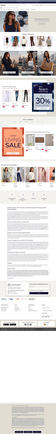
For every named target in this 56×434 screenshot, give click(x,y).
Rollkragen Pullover (36, 271)
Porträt (29, 307)
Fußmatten (20, 121)
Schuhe (18, 9)
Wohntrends (13, 216)
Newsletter (16, 307)
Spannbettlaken (39, 273)
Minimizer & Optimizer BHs (16, 273)
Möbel (42, 121)
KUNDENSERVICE (4, 305)
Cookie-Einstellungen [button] (32, 329)
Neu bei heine (17, 308)
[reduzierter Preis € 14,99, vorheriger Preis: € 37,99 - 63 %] (30, 140)
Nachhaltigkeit (30, 309)
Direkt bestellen (3, 310)
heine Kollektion (32, 9)
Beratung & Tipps (4, 308)
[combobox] (19, 5)
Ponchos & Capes (35, 272)
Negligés (43, 273)
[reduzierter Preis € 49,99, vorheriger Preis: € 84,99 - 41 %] (16, 96)
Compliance (26, 329)
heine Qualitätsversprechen (32, 310)
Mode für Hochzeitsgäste (25, 273)
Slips (39, 272)
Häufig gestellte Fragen (5, 307)
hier (33, 411)
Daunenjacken (17, 270)
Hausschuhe (35, 270)
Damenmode (5, 9)
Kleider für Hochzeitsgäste (32, 274)
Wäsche (14, 9)
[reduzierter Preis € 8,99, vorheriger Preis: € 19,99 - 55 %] (39, 140)
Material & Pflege (4, 309)
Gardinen (32, 121)
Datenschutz (13, 329)
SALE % (8, 7)
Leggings (30, 271)
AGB (9, 329)
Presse (29, 308)
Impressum (22, 329)
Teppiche (37, 121)
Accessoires (22, 9)
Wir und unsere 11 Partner (16, 407)
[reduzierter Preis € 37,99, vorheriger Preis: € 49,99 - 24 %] (6, 96)
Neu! (1, 9)
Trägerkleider (19, 275)
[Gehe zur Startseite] (3, 5)
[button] (30, 96)
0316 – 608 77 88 (45, 316)
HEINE (16, 305)
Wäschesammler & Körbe (44, 272)
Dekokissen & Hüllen (20, 271)
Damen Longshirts (30, 275)
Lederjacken (15, 271)
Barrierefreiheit (18, 329)
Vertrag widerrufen (4, 329)
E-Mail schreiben (46, 308)
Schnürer (30, 270)
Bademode (10, 9)
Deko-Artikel (44, 270)
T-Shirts (30, 272)
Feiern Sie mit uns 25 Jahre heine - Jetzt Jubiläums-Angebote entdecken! (28, 0)
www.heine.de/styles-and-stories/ (35, 266)
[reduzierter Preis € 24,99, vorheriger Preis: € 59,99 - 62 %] (49, 140)
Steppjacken (26, 271)
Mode (1, 7)
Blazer (46, 227)
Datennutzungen (39, 407)
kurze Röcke (34, 273)
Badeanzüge (27, 270)
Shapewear (39, 270)
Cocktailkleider (43, 228)
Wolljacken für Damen (40, 274)
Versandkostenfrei (18, 309)
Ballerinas (10, 271)
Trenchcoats (22, 270)
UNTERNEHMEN (31, 305)
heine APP (16, 310)
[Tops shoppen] (14, 21)
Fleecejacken (25, 274)
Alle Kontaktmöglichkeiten (48, 310)
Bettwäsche (15, 121)
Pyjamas (13, 270)
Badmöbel (38, 244)
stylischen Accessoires (31, 212)
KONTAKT (43, 305)
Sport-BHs (9, 273)
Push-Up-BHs (11, 272)
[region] (28, 419)
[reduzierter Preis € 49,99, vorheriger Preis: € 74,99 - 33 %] (26, 96)
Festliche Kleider (20, 274)
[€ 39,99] (31, 174)
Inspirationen (27, 9)
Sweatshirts (14, 275)
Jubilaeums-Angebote (14, 7)
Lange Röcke (16, 272)
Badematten (27, 121)
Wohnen (4, 7)
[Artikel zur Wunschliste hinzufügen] (10, 91)
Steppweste (15, 274)
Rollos (30, 273)
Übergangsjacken (26, 272)
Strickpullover (24, 275)
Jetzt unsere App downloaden (9, 322)
